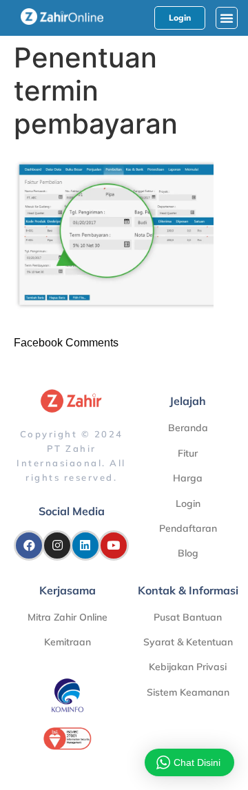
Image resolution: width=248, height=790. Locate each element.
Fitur (188, 453)
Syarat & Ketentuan (188, 642)
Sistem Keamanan (188, 692)
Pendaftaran (188, 528)
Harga (188, 478)
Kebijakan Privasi (188, 667)
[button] (227, 18)
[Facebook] (29, 545)
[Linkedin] (85, 545)
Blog (188, 553)
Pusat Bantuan (188, 617)
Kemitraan (67, 642)
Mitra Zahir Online (67, 617)
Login (188, 503)
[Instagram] (57, 545)
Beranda (188, 428)
